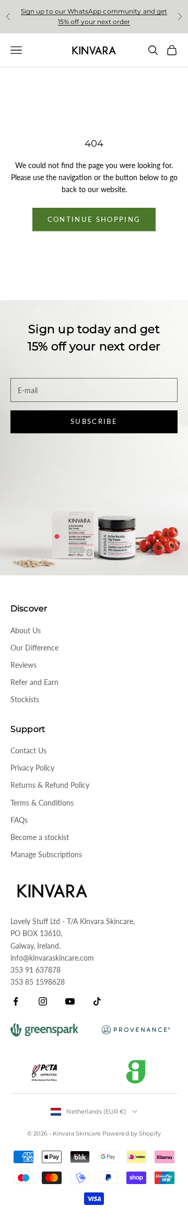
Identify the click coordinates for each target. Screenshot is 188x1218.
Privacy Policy (32, 767)
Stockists (24, 699)
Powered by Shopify (131, 1133)
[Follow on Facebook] (15, 1001)
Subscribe (94, 421)
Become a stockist (39, 837)
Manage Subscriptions (46, 854)
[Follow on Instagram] (43, 1001)
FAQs (19, 819)
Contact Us (28, 750)
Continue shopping (94, 219)
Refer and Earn (34, 682)
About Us (25, 630)
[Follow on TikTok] (97, 1001)
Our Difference (34, 647)
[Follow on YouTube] (70, 1001)
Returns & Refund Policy (49, 785)
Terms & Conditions (42, 802)
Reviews (23, 664)
